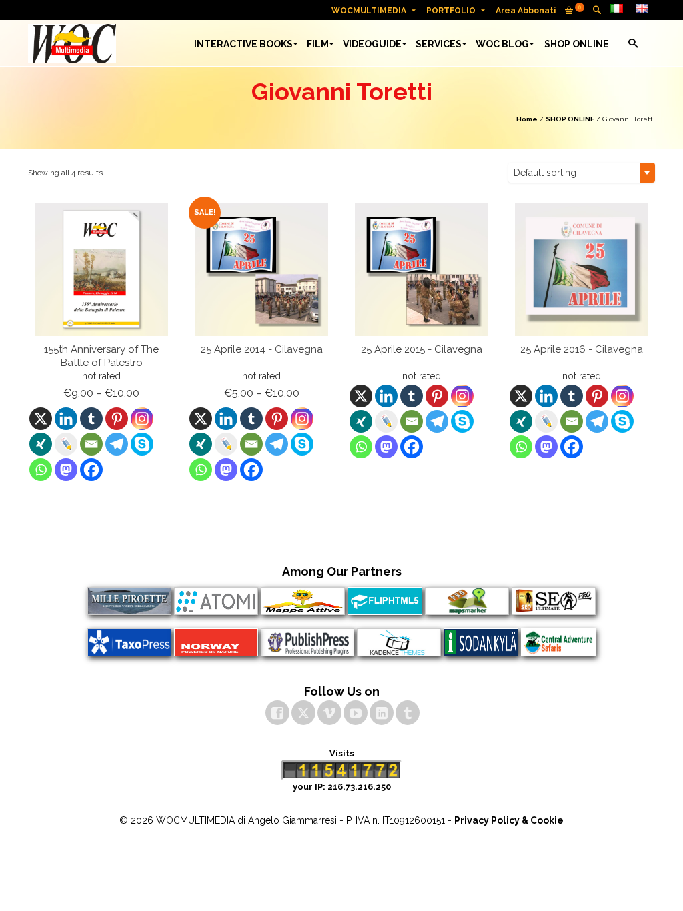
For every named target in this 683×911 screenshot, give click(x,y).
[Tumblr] (91, 418)
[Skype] (142, 444)
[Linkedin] (66, 418)
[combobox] (581, 173)
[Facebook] (91, 469)
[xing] (40, 444)
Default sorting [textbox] (545, 172)
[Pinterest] (116, 418)
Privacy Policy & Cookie (509, 820)
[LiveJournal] (66, 444)
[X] (40, 418)
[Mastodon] (66, 469)
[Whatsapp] (40, 469)
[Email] (91, 444)
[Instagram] (142, 418)
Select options (101, 494)
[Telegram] (116, 444)
